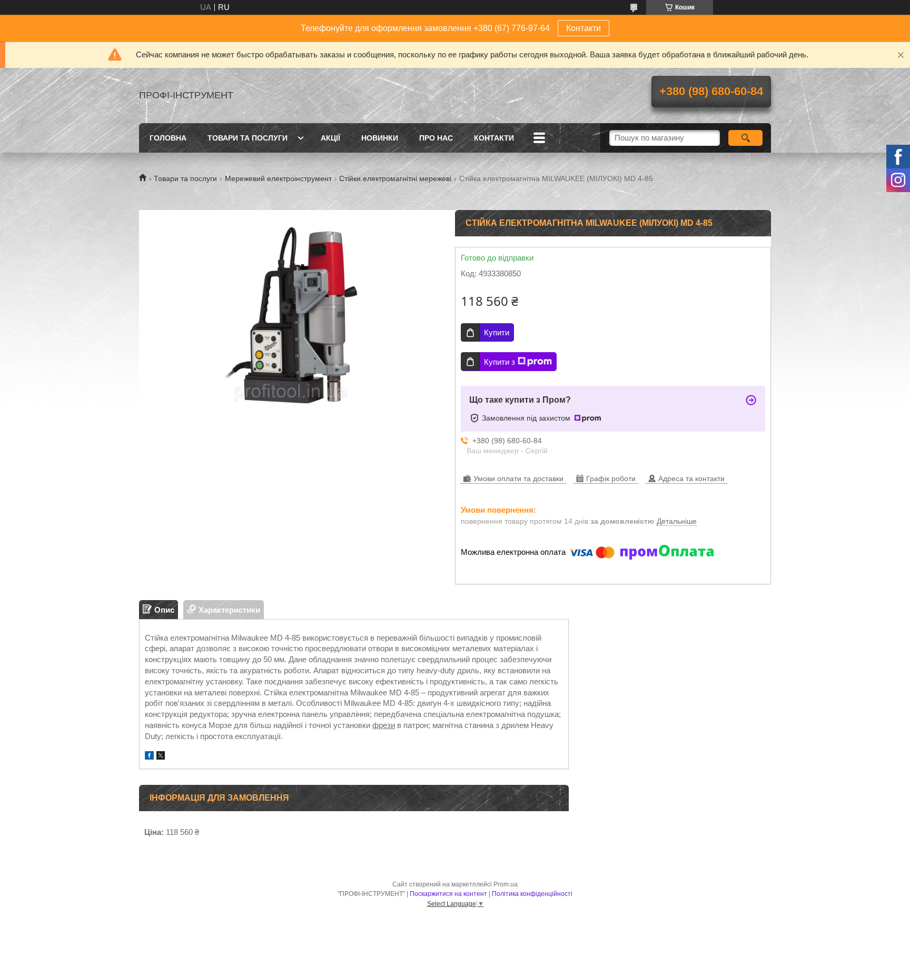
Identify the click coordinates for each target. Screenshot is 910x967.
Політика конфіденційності (532, 894)
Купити (496, 332)
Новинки (379, 138)
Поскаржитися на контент (448, 894)
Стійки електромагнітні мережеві (395, 178)
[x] (160, 756)
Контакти (583, 28)
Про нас (436, 138)
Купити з (499, 361)
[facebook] (149, 756)
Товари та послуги (247, 138)
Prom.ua (505, 884)
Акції (330, 138)
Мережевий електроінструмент (278, 178)
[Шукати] (745, 138)
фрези (383, 725)
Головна (168, 138)
